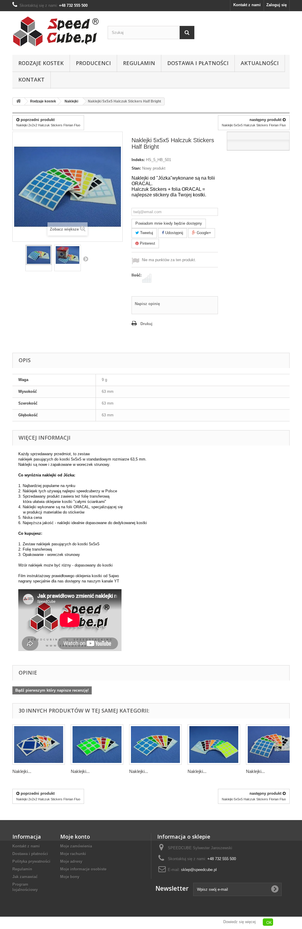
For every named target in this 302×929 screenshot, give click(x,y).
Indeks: (138, 160)
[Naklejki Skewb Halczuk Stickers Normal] (38, 744)
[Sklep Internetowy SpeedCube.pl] (55, 31)
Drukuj (146, 324)
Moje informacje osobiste (83, 869)
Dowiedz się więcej (239, 922)
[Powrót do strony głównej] (18, 101)
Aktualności (260, 63)
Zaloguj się (276, 5)
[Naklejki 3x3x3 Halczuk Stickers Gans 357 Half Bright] (155, 744)
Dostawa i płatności (198, 63)
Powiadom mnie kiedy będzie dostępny (168, 223)
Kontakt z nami (247, 5)
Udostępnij (173, 233)
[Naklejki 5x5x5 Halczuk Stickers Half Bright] (39, 255)
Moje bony (69, 877)
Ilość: (137, 275)
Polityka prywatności (31, 861)
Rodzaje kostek (41, 63)
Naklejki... (21, 771)
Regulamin (139, 63)
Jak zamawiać (25, 877)
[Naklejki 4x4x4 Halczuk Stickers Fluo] (214, 744)
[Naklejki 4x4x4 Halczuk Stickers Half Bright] (272, 744)
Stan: (136, 168)
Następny (85, 259)
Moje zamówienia (76, 846)
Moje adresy (71, 861)
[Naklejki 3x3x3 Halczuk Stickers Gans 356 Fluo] (97, 744)
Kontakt (31, 79)
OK (269, 922)
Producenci (93, 63)
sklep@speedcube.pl (199, 869)
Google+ (203, 233)
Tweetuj (146, 233)
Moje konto (75, 836)
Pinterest (147, 243)
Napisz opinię (147, 304)
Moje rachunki (73, 854)
